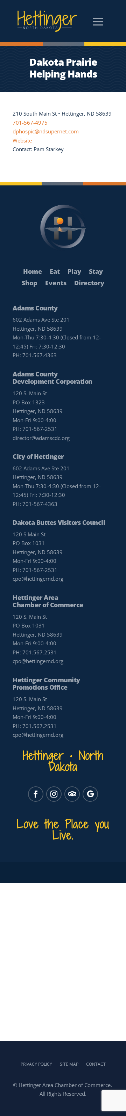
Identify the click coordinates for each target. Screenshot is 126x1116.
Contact (96, 1064)
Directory (89, 283)
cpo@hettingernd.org (38, 578)
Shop (29, 283)
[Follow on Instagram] (54, 794)
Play (74, 272)
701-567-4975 (30, 122)
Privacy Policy (36, 1064)
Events (55, 283)
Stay (96, 272)
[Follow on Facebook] (35, 794)
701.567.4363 (39, 355)
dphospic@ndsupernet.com (46, 131)
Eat (55, 272)
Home (32, 272)
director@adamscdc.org (41, 437)
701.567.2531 (39, 652)
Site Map (69, 1064)
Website (22, 140)
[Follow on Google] (90, 794)
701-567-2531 (39, 428)
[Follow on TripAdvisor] (72, 794)
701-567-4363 (39, 503)
